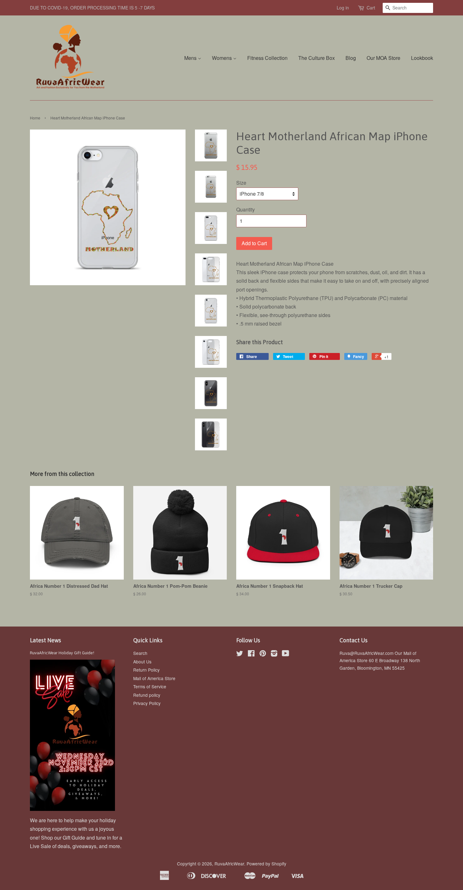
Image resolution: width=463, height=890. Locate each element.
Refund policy (146, 695)
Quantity (245, 209)
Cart (371, 7)
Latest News (45, 640)
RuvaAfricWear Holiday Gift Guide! (62, 652)
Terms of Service (149, 686)
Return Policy (146, 670)
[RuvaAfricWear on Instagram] (274, 654)
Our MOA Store (383, 57)
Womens (222, 57)
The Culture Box (316, 57)
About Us (142, 661)
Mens (191, 57)
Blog (351, 57)
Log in (343, 7)
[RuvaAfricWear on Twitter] (239, 654)
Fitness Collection (267, 57)
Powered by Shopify (266, 863)
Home (35, 117)
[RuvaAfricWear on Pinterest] (262, 654)
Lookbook (422, 57)
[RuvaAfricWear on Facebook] (251, 654)
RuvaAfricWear (229, 863)
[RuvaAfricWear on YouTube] (285, 654)
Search (140, 653)
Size (241, 182)
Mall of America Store (154, 678)
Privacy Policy (147, 703)
